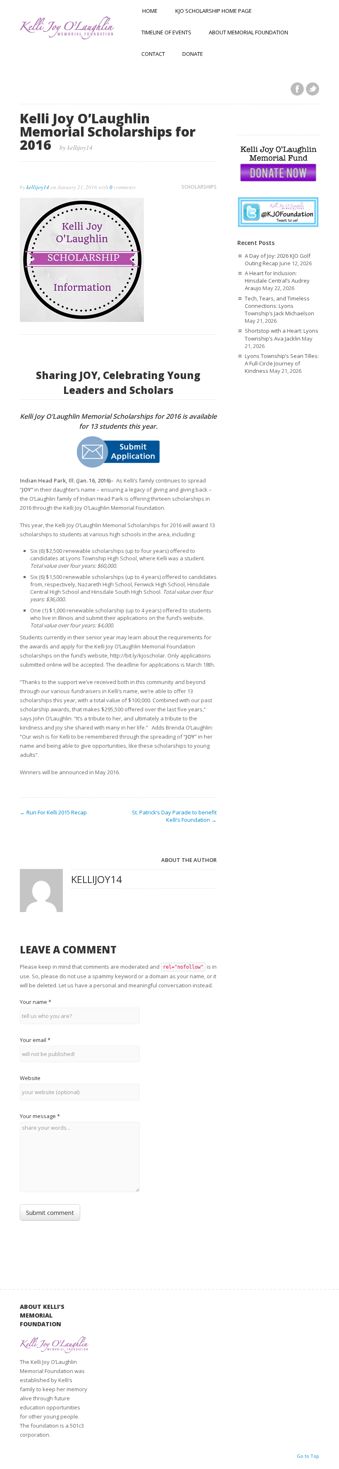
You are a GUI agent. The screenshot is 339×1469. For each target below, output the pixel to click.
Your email (35, 1040)
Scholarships (199, 186)
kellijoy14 (37, 187)
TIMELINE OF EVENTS (166, 32)
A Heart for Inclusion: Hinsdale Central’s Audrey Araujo (277, 280)
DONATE (192, 54)
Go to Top (308, 1456)
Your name (35, 1002)
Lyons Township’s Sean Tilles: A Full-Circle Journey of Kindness (282, 363)
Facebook (297, 89)
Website (30, 1078)
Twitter (312, 89)
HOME (150, 10)
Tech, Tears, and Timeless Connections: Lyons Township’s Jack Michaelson (279, 306)
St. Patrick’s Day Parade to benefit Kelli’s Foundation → (174, 816)
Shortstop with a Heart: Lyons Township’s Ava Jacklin (281, 334)
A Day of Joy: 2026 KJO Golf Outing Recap (277, 259)
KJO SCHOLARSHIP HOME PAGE (213, 10)
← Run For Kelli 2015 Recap (53, 812)
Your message (40, 1116)
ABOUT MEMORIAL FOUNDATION (248, 32)
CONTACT (153, 54)
